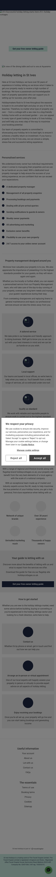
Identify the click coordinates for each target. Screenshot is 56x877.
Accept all (40, 458)
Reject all (16, 458)
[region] (28, 441)
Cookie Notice (27, 444)
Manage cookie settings (28, 450)
